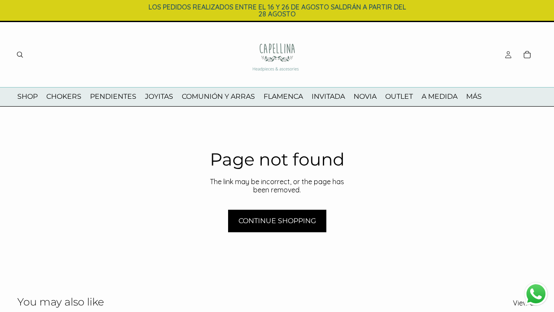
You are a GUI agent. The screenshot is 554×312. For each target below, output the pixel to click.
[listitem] (474, 97)
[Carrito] (527, 54)
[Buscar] (19, 54)
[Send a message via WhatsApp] (536, 294)
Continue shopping (277, 221)
